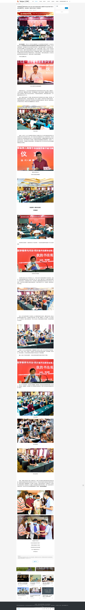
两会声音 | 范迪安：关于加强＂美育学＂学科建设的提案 (48, 596)
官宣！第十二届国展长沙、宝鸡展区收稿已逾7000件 (48, 583)
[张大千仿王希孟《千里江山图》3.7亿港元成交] (35, 578)
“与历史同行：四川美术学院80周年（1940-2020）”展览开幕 (23, 583)
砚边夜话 (53, 1)
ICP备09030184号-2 (48, 607)
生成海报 (44, 608)
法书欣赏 (48, 1)
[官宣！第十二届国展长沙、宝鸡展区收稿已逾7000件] (48, 578)
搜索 (57, 6)
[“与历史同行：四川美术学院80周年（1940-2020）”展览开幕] (23, 578)
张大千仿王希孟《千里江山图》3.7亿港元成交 (35, 583)
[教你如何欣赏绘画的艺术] (23, 590)
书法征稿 (40, 1)
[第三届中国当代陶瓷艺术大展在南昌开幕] (35, 590)
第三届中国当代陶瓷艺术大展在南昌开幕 (35, 596)
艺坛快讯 (36, 1)
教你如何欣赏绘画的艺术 (22, 595)
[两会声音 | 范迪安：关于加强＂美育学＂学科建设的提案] (48, 590)
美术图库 (57, 1)
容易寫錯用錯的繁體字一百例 (64, 1)
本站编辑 (18, 10)
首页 (33, 1)
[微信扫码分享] (47, 609)
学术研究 (44, 1)
